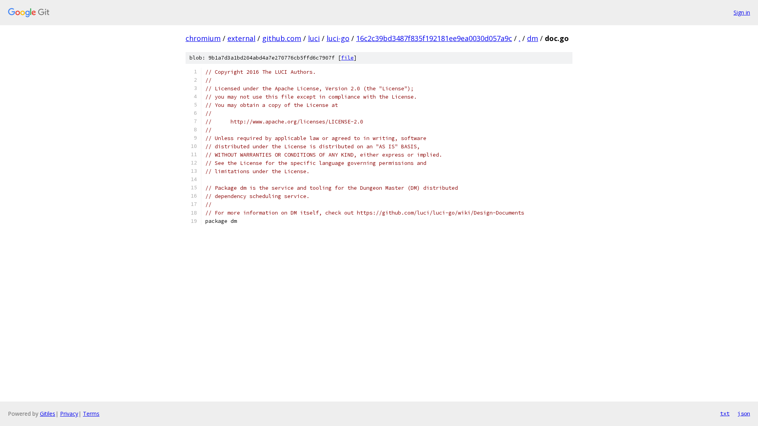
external (241, 38)
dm (532, 38)
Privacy (69, 413)
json (743, 413)
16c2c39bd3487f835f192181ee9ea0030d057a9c (434, 38)
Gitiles (47, 413)
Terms (91, 413)
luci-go (337, 38)
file (347, 57)
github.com (281, 38)
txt (725, 413)
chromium (203, 38)
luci (314, 38)
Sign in (742, 12)
